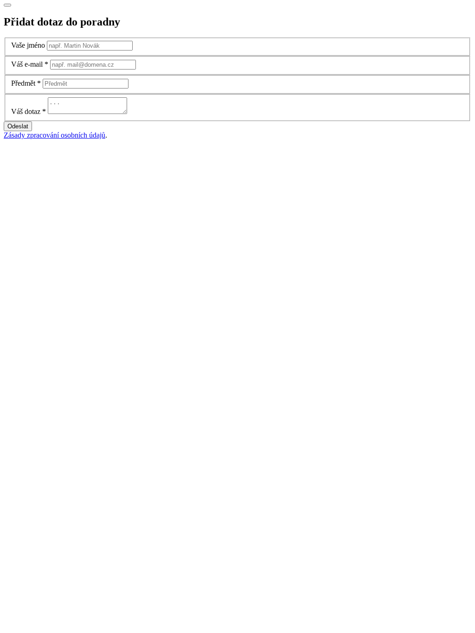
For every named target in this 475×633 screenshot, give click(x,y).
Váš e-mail (27, 64)
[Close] (7, 5)
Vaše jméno (28, 45)
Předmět (23, 83)
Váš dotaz (25, 111)
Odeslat (17, 126)
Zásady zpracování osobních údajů (54, 135)
